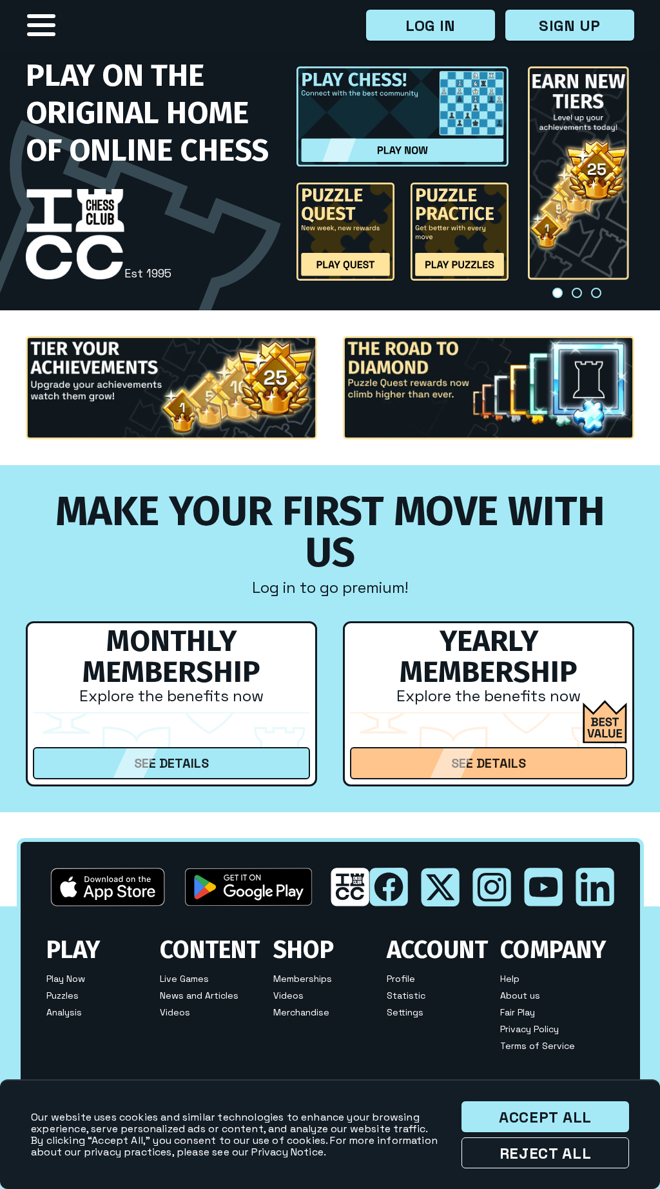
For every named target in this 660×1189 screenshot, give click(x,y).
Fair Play (517, 1013)
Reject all (546, 1153)
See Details (171, 763)
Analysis (64, 1013)
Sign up (570, 25)
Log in (430, 25)
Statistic (406, 996)
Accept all (545, 1117)
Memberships (302, 979)
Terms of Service (537, 1046)
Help (509, 979)
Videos (175, 1013)
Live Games (184, 979)
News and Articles (199, 996)
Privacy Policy (529, 1029)
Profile (401, 979)
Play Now (65, 979)
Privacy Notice (287, 1152)
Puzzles (62, 996)
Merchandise (301, 1013)
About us (520, 996)
